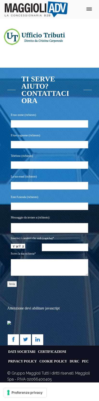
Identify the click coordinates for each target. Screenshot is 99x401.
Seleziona (21, 228)
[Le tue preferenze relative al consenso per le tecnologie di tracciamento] (25, 392)
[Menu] (89, 9)
